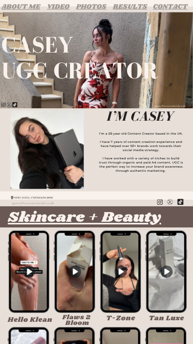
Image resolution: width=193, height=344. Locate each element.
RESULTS (130, 6)
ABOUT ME (21, 6)
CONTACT (170, 6)
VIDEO (58, 6)
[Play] (74, 271)
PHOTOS (91, 6)
